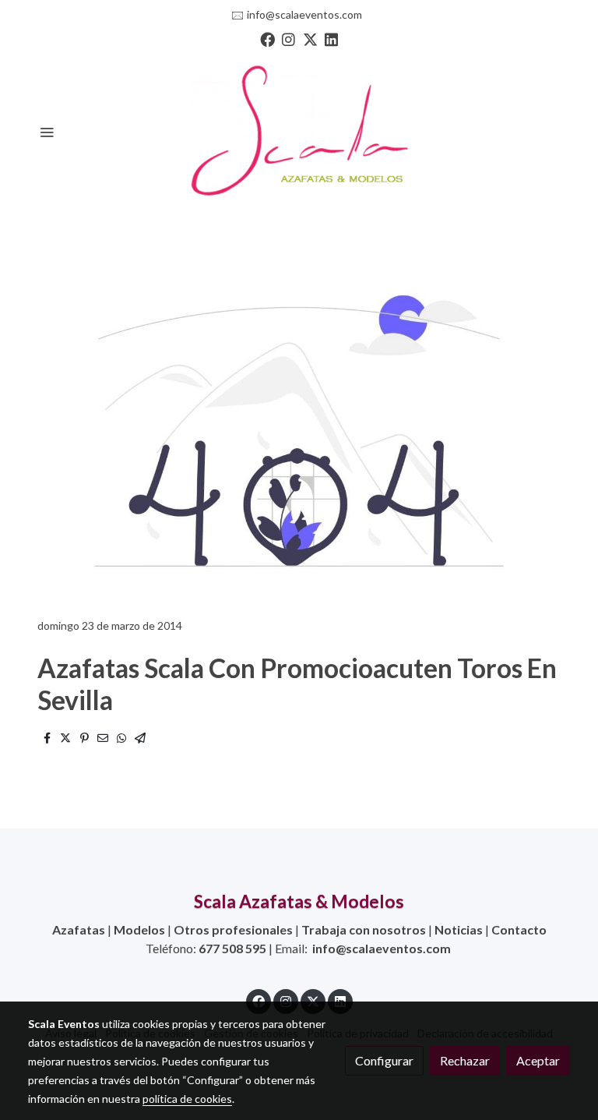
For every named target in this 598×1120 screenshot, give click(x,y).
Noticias (458, 929)
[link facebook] (267, 38)
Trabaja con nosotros (363, 929)
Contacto (519, 929)
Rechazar (465, 1060)
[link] (299, 132)
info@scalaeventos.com (304, 14)
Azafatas (78, 929)
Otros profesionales (233, 929)
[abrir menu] (46, 132)
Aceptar (538, 1060)
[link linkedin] (331, 38)
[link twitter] (310, 38)
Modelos (139, 929)
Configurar (384, 1060)
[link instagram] (288, 38)
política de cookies (187, 1098)
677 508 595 (232, 948)
